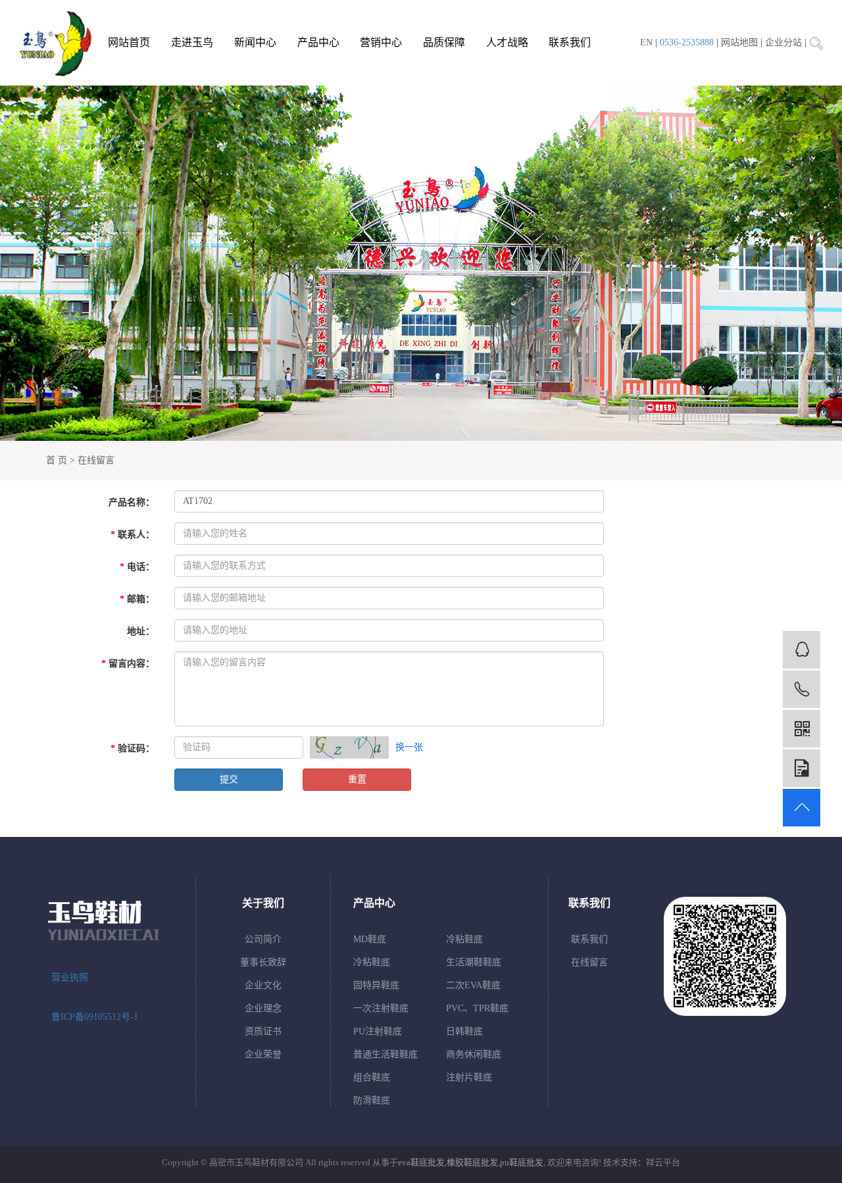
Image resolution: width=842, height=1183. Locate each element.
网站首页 (129, 42)
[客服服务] (801, 649)
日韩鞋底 (464, 1031)
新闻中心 (255, 42)
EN (646, 42)
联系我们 (570, 42)
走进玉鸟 (192, 42)
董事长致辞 (263, 962)
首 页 (56, 460)
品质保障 (444, 42)
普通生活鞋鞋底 (385, 1054)
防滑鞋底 (371, 1100)
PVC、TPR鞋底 (477, 1008)
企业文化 (263, 985)
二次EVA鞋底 (473, 985)
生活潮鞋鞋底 (473, 962)
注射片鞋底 (469, 1077)
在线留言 (589, 962)
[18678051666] (801, 689)
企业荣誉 (263, 1054)
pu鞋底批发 (521, 1162)
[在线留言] (801, 768)
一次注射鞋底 (381, 1008)
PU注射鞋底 (377, 1031)
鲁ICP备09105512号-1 (94, 1017)
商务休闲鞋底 (473, 1054)
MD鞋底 (369, 939)
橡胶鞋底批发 (472, 1162)
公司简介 (263, 939)
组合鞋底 (371, 1077)
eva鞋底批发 (421, 1162)
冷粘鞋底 (464, 939)
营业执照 (69, 977)
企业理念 (263, 1008)
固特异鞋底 (376, 985)
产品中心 (318, 42)
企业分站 (783, 42)
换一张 (409, 747)
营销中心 (381, 42)
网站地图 (739, 42)
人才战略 (507, 42)
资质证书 (263, 1031)
